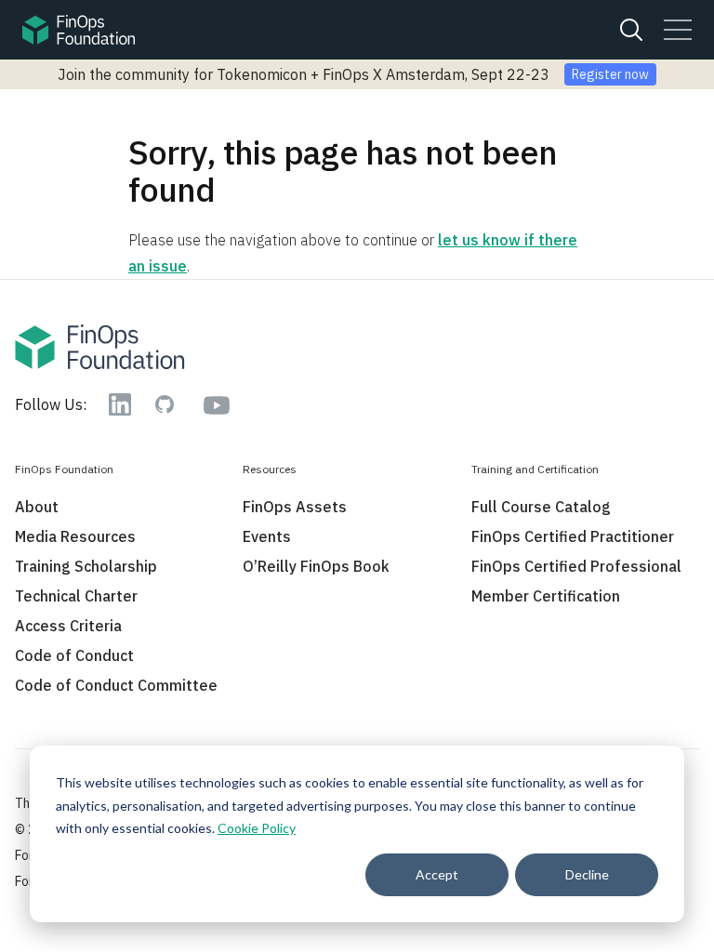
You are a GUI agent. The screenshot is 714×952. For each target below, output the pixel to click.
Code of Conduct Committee (116, 685)
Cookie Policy (257, 828)
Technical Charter (76, 596)
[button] (678, 30)
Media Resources (75, 536)
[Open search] (631, 30)
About (37, 506)
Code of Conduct (74, 655)
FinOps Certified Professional (576, 566)
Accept (437, 874)
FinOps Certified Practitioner (572, 536)
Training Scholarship (86, 566)
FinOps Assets (295, 506)
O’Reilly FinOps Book (316, 566)
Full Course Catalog (541, 506)
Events (267, 536)
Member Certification (545, 596)
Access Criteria (68, 625)
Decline (587, 874)
